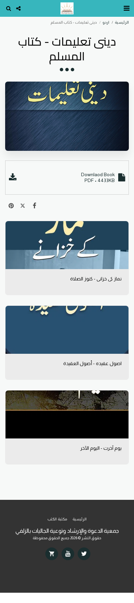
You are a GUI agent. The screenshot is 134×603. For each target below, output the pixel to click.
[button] (126, 8)
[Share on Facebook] (34, 206)
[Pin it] (11, 206)
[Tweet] (23, 206)
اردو (105, 22)
